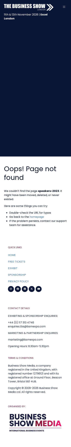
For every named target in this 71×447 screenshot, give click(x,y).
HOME (12, 255)
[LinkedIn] (25, 289)
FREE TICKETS (16, 261)
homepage (37, 217)
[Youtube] (39, 289)
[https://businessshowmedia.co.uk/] (35, 432)
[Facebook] (18, 289)
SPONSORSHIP (17, 275)
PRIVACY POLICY (18, 281)
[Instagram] (11, 289)
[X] (32, 289)
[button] (64, 7)
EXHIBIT (13, 268)
